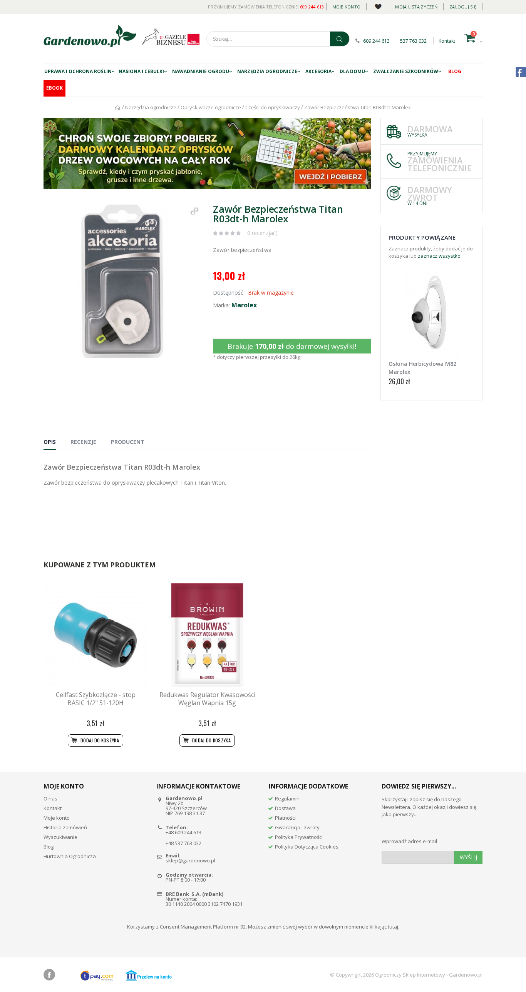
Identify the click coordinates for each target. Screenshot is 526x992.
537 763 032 (413, 41)
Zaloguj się (462, 7)
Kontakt (447, 41)
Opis (50, 441)
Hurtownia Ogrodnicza (70, 856)
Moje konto (346, 7)
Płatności (285, 817)
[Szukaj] (339, 39)
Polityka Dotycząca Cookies (306, 846)
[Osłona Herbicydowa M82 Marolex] (432, 315)
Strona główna (118, 107)
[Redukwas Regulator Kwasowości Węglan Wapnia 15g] (207, 635)
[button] (194, 211)
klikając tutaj (384, 926)
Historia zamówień (65, 827)
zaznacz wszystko (439, 255)
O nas (50, 798)
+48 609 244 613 (183, 832)
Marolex (244, 305)
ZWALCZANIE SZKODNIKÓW (405, 71)
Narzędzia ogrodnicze (267, 71)
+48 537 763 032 (183, 843)
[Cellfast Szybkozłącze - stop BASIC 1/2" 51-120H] (95, 635)
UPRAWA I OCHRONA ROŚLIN (78, 71)
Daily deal (378, 5)
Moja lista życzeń (416, 7)
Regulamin (287, 798)
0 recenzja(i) (262, 233)
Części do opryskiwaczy (272, 107)
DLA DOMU (352, 71)
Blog (454, 71)
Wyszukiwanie (60, 837)
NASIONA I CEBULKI (141, 71)
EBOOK (54, 88)
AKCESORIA (318, 71)
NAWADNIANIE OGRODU (200, 71)
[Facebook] (49, 974)
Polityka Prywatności (299, 837)
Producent (127, 441)
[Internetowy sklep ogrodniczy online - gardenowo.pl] (90, 36)
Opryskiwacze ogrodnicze (211, 107)
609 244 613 (312, 7)
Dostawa (285, 808)
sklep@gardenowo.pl (190, 860)
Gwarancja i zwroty (297, 827)
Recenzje (83, 441)
